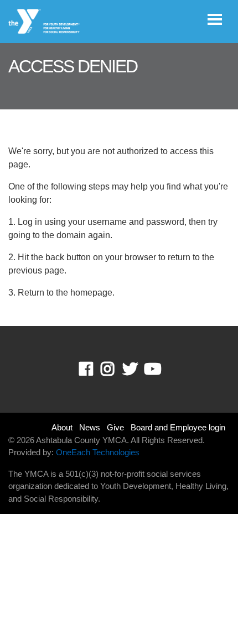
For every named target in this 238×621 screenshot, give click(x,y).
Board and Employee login (178, 427)
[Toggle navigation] (215, 19)
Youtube (151, 369)
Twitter (130, 369)
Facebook (94, 369)
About (62, 427)
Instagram (115, 369)
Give (115, 427)
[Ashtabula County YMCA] (44, 21)
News (89, 427)
